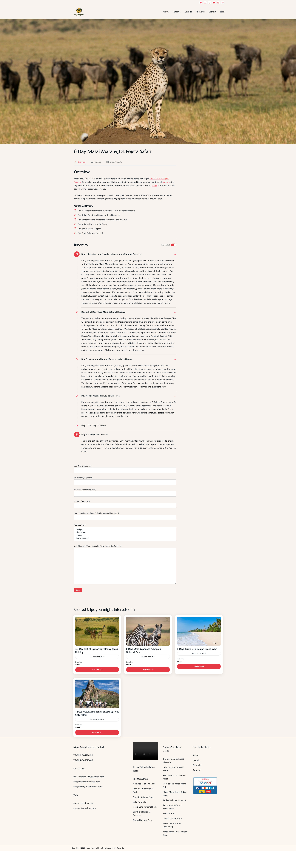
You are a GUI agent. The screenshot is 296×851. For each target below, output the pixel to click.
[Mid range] (125, 532)
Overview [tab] (81, 162)
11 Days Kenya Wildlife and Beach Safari (197, 649)
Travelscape (106, 848)
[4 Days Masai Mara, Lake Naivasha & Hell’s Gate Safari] (97, 694)
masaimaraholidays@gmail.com (88, 776)
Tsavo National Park (142, 820)
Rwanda (196, 770)
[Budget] (125, 529)
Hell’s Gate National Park (144, 806)
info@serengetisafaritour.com (87, 786)
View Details (97, 669)
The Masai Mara (140, 779)
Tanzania (176, 11)
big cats (166, 182)
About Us (200, 11)
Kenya (166, 11)
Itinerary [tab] (97, 162)
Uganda (188, 11)
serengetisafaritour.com (84, 808)
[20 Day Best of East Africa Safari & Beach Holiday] (97, 631)
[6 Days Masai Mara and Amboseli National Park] (148, 631)
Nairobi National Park (143, 797)
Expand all (165, 245)
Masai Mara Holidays (93, 848)
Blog (222, 11)
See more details (96, 657)
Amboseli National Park (144, 783)
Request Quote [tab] (115, 162)
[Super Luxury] (125, 538)
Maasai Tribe (169, 813)
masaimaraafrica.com (83, 803)
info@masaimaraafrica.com (86, 781)
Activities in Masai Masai (174, 800)
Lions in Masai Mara (172, 818)
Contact (212, 11)
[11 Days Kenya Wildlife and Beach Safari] (199, 631)
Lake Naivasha (139, 802)
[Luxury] (125, 535)
